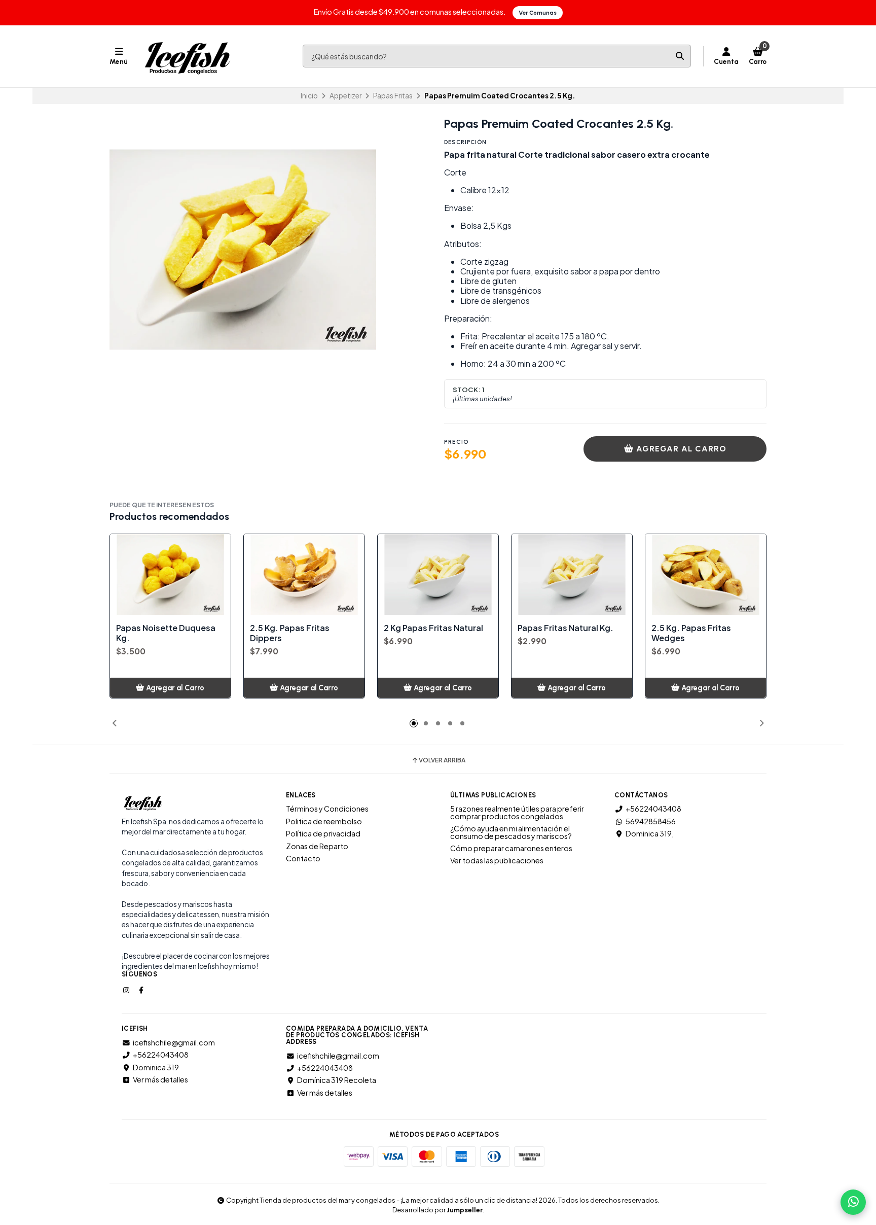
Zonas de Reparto (317, 846)
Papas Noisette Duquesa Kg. (165, 633)
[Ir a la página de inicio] (187, 56)
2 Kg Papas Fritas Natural (433, 628)
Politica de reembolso (324, 821)
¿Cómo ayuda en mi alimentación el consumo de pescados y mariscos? (511, 832)
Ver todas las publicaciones (496, 860)
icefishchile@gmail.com (174, 1042)
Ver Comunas (538, 12)
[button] (115, 723)
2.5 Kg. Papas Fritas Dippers (290, 633)
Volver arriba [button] (442, 760)
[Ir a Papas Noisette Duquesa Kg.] (170, 574)
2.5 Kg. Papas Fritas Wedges (691, 633)
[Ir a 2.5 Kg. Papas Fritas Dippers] (304, 574)
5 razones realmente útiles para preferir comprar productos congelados (517, 812)
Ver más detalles (160, 1079)
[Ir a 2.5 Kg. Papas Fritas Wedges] (705, 574)
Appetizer (345, 95)
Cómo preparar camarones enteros (511, 848)
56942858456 (651, 821)
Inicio (309, 95)
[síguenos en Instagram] (127, 989)
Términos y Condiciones (327, 808)
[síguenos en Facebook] (142, 989)
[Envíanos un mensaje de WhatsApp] (853, 1202)
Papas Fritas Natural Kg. (565, 628)
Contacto (303, 858)
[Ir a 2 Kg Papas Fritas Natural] (438, 574)
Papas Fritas (393, 95)
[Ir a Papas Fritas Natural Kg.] (572, 574)
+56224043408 (653, 808)
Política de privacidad (323, 833)
